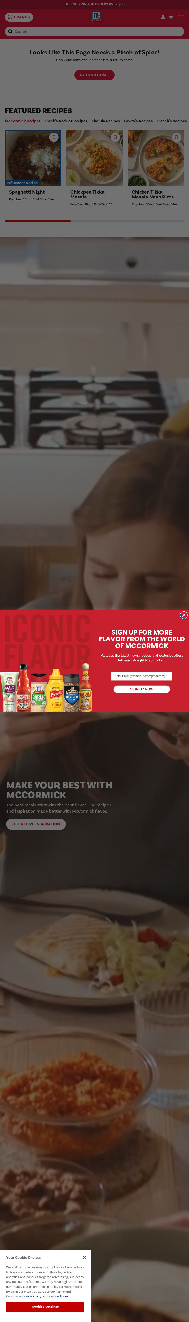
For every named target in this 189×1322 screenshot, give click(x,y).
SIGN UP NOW (141, 689)
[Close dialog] (183, 615)
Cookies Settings (45, 1307)
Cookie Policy (31, 1296)
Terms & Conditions (54, 1296)
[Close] (84, 1257)
